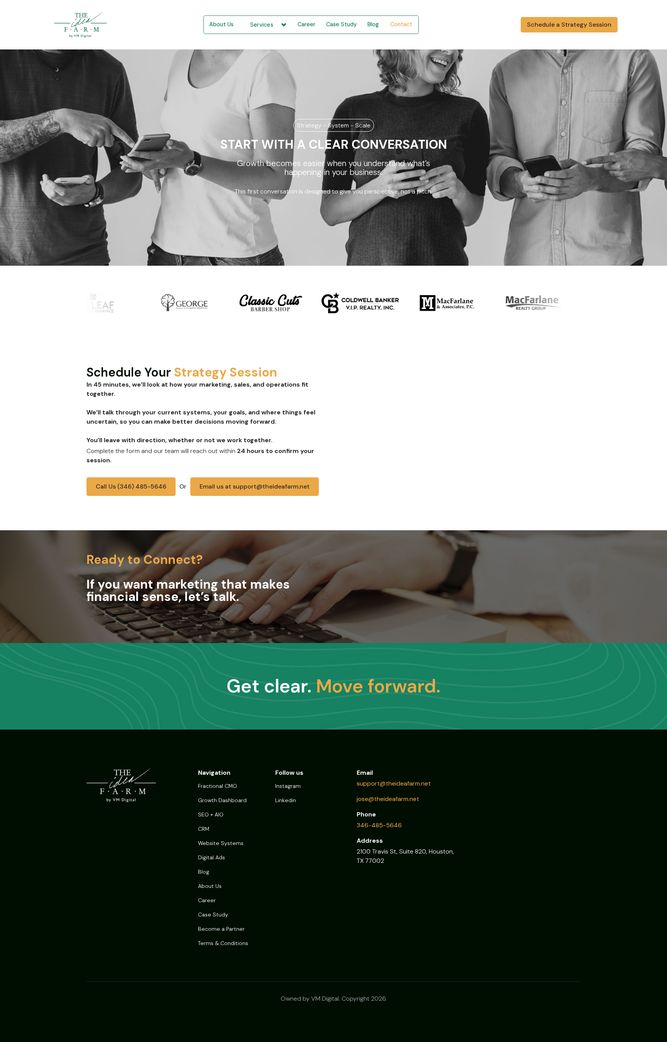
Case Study (341, 24)
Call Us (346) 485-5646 (131, 486)
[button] (265, 25)
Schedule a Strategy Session (569, 24)
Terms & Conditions (223, 943)
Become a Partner (221, 928)
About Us (221, 24)
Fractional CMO (217, 785)
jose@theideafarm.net (388, 799)
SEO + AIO (210, 814)
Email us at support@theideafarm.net (255, 486)
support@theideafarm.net (394, 783)
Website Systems (221, 843)
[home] (86, 25)
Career (306, 24)
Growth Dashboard (222, 800)
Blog (373, 24)
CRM (203, 828)
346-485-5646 (379, 825)
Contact (401, 24)
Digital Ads (211, 857)
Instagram (288, 785)
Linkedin (285, 800)
